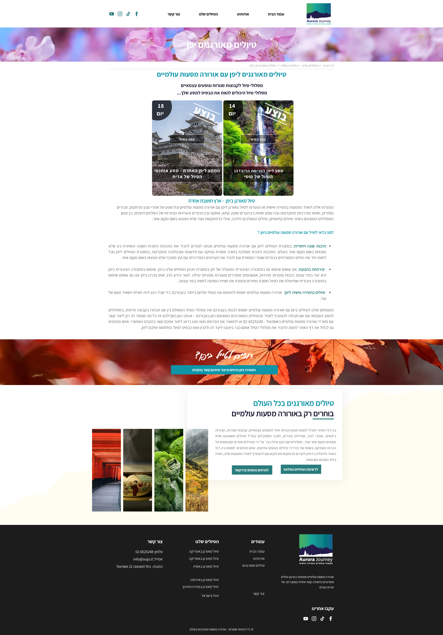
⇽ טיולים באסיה (290, 65)
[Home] (111, 13)
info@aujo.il (143, 559)
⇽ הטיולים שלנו (311, 65)
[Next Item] (200, 470)
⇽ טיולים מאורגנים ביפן (264, 65)
